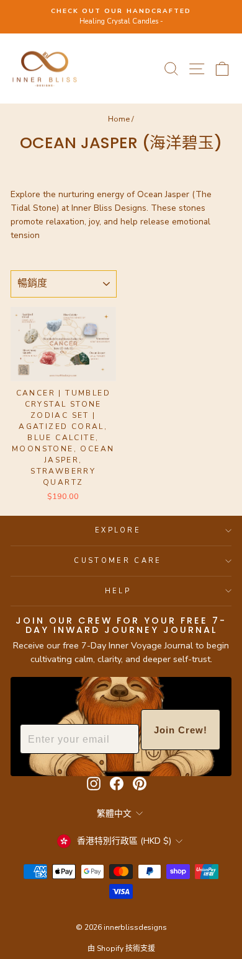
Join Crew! (180, 730)
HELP (118, 591)
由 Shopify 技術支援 (121, 948)
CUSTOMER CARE (117, 560)
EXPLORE (118, 530)
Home (119, 119)
